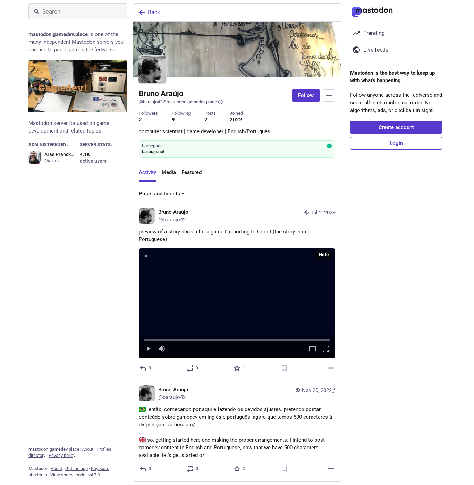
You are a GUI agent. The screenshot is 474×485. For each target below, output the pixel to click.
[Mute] (162, 349)
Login (396, 143)
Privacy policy (62, 455)
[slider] (237, 338)
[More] (331, 368)
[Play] (148, 349)
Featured (191, 172)
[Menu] (329, 95)
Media (169, 172)
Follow (306, 95)
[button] (237, 303)
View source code (67, 474)
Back (154, 12)
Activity (147, 172)
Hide (324, 254)
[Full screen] (326, 349)
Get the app (76, 468)
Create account (396, 127)
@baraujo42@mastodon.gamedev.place (178, 101)
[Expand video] (312, 349)
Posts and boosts (159, 193)
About (87, 449)
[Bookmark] (284, 368)
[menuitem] (237, 303)
